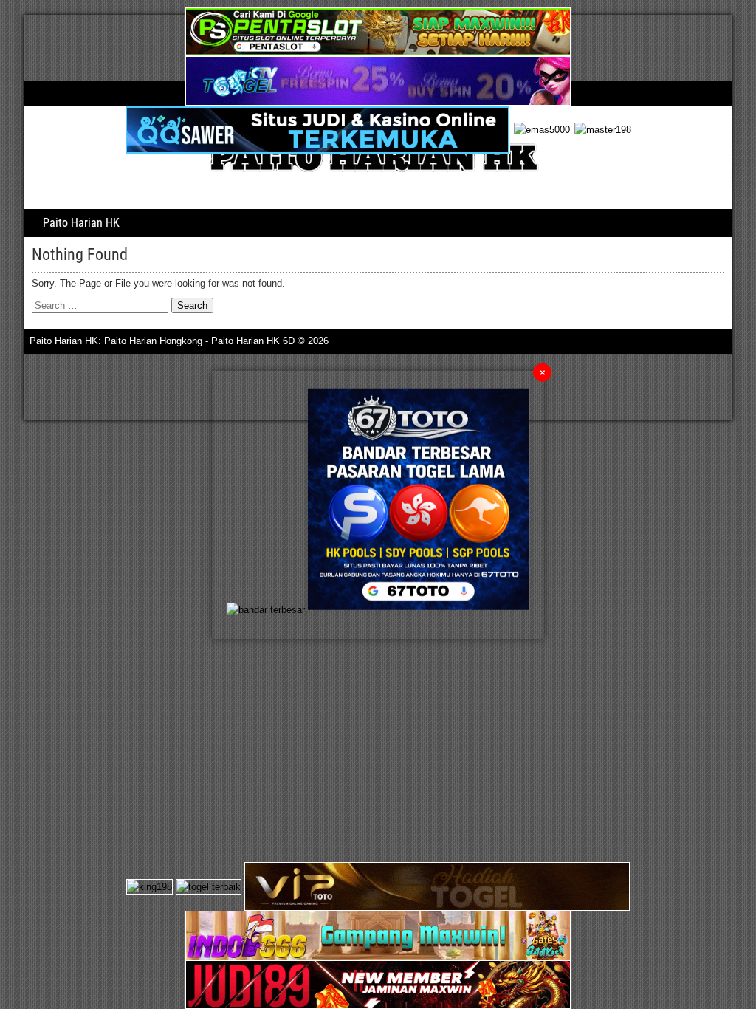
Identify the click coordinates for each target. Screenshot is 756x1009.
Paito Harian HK (81, 223)
